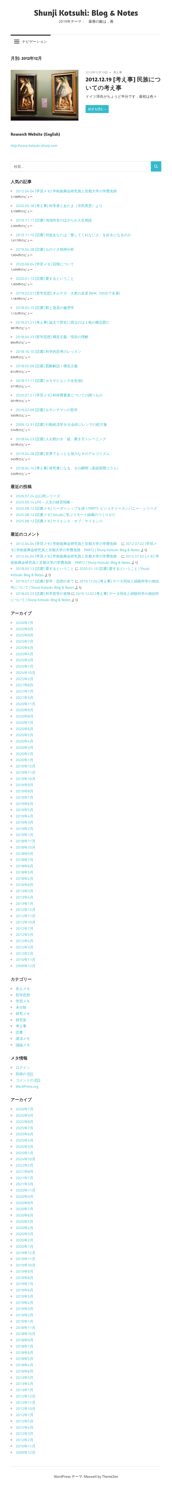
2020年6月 (24, 729)
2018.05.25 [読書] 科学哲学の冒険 (43, 593)
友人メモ (23, 988)
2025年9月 (24, 629)
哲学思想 (23, 995)
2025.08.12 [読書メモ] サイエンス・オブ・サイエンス (59, 521)
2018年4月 (24, 878)
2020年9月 (24, 710)
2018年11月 (25, 841)
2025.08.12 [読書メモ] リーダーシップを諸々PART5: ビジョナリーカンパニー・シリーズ (86, 508)
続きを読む (96, 109)
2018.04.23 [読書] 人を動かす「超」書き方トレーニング (61, 439)
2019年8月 (24, 791)
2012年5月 (24, 934)
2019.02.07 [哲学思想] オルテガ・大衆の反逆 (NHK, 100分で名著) (68, 293)
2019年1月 (24, 834)
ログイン (23, 1067)
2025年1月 (24, 666)
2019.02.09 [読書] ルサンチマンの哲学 (47, 410)
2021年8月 (24, 685)
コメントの (28, 1080)
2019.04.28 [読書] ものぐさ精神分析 (45, 249)
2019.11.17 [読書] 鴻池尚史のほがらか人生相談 (54, 220)
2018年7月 (24, 859)
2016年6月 (24, 884)
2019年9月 (24, 785)
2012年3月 (24, 947)
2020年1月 (24, 760)
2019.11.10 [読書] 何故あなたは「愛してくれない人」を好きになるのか (73, 235)
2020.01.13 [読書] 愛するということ (45, 278)
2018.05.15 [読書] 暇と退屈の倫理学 (45, 307)
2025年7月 (24, 641)
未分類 (21, 1007)
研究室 (21, 1020)
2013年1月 (24, 903)
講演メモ (23, 1038)
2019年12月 (25, 766)
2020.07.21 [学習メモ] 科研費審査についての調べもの (59, 395)
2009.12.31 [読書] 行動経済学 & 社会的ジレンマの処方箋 (61, 424)
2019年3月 (24, 822)
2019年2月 (24, 828)
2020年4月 (24, 741)
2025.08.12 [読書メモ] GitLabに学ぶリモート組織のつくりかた (66, 514)
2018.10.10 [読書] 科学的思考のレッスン (48, 351)
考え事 (117, 72)
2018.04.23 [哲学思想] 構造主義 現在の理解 (52, 337)
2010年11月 (25, 959)
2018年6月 (24, 866)
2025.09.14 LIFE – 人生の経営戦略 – (44, 502)
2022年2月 (24, 679)
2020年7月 (24, 722)
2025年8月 (24, 635)
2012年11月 (25, 916)
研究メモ (23, 1013)
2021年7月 (24, 691)
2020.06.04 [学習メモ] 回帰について (45, 264)
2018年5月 (24, 872)
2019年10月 (25, 778)
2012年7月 (24, 928)
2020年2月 (24, 754)
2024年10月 (25, 672)
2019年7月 (24, 797)
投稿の (24, 1074)
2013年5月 (24, 891)
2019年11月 (25, 772)
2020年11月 (25, 704)
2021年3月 (24, 697)
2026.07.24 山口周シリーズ (38, 496)
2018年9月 (24, 853)
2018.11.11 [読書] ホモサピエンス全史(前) (49, 380)
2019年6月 (24, 803)
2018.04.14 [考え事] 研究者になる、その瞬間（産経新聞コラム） (68, 468)
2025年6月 (24, 647)
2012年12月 (25, 909)
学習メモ (23, 1001)
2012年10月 (25, 922)
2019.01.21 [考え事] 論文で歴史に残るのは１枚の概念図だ (63, 322)
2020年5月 (24, 735)
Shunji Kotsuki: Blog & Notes (86, 12)
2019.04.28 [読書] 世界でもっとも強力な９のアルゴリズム (63, 453)
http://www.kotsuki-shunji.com (34, 145)
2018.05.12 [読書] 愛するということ (45, 568)
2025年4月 (24, 654)
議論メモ (23, 1045)
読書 (19, 1032)
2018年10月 (25, 847)
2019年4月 (24, 816)
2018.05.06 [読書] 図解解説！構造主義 (47, 366)
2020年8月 (24, 716)
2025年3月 (24, 660)
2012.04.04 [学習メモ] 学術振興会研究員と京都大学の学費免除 (68, 191)
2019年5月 (24, 810)
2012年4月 (24, 941)
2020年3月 (24, 747)
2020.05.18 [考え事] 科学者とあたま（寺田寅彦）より (59, 205)
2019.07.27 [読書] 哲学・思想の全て (45, 581)
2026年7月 (24, 622)
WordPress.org (27, 1086)
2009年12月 (25, 966)
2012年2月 (24, 953)
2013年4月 (24, 897)
